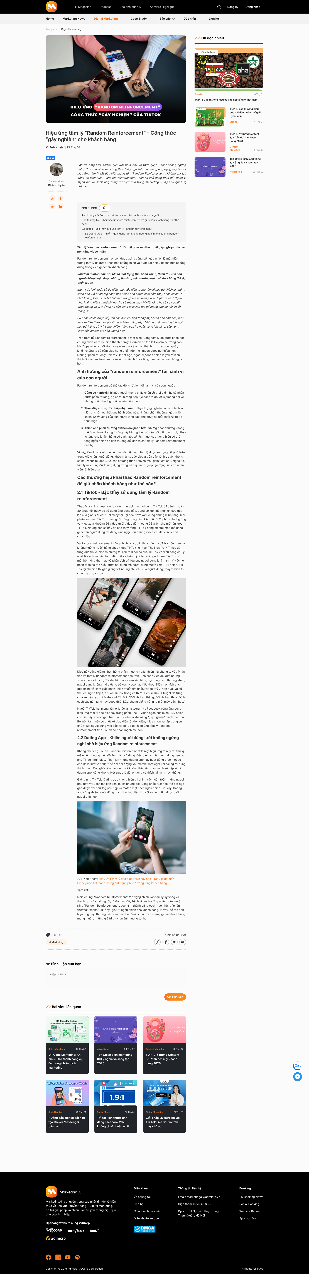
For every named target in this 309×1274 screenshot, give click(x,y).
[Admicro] (56, 1238)
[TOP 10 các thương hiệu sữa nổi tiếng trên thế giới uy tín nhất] (210, 117)
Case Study (139, 18)
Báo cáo (165, 18)
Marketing (57, 942)
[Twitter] (52, 206)
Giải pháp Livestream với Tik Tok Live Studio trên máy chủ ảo (163, 1122)
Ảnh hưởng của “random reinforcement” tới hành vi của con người (120, 215)
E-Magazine (83, 7)
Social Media (55, 1112)
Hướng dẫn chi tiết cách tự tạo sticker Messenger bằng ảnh (66, 1122)
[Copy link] (52, 198)
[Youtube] (67, 1257)
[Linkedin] (60, 206)
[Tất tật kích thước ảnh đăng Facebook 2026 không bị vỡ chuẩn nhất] (115, 1093)
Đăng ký (232, 7)
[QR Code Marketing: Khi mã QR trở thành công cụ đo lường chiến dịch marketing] (67, 1029)
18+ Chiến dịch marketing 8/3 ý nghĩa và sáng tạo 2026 (114, 1059)
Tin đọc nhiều (212, 38)
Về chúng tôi (142, 1197)
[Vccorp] (55, 1230)
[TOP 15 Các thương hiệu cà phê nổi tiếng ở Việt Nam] (229, 69)
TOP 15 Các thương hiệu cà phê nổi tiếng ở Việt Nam (226, 99)
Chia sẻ (50, 158)
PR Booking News (251, 1197)
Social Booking (249, 1204)
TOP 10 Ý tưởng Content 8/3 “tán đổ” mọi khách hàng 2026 (162, 1059)
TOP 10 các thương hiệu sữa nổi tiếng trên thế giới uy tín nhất (245, 113)
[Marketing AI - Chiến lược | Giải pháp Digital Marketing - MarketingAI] (52, 7)
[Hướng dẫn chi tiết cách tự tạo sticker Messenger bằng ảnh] (67, 1093)
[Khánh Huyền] (56, 169)
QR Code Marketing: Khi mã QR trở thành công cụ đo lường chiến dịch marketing (65, 1061)
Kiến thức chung (57, 1049)
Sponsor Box (247, 1218)
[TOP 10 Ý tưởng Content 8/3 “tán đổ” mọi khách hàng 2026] (164, 1029)
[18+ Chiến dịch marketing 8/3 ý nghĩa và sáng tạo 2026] (115, 1029)
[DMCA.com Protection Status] (147, 1229)
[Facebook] (60, 198)
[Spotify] (77, 1257)
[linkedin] (58, 1257)
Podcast (105, 7)
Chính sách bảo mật (147, 1211)
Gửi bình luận (175, 996)
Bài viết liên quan (66, 1007)
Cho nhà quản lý (130, 7)
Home (50, 18)
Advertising (103, 1049)
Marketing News (74, 18)
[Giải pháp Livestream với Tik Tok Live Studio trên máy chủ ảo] (164, 1093)
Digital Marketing (106, 18)
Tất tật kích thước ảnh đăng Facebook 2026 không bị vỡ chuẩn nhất (113, 1122)
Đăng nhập (253, 7)
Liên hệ (214, 18)
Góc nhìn (189, 18)
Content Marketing (155, 1049)
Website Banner (250, 1211)
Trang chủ (52, 29)
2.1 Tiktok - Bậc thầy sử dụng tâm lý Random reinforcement (116, 228)
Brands (198, 94)
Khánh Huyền (55, 147)
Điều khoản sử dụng (147, 1218)
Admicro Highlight (162, 7)
